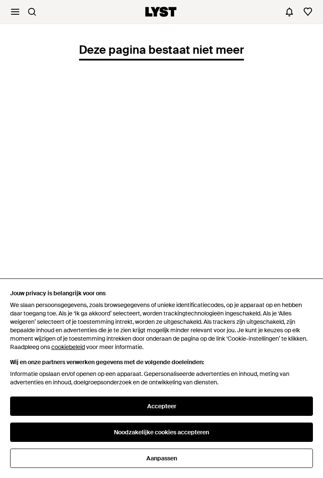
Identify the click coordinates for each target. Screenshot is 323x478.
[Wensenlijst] (307, 11)
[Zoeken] (32, 11)
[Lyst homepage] (161, 12)
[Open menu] (15, 11)
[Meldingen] (289, 11)
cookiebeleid (68, 347)
